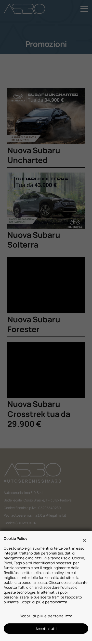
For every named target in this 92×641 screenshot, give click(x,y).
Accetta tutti (46, 628)
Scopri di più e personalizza (46, 615)
